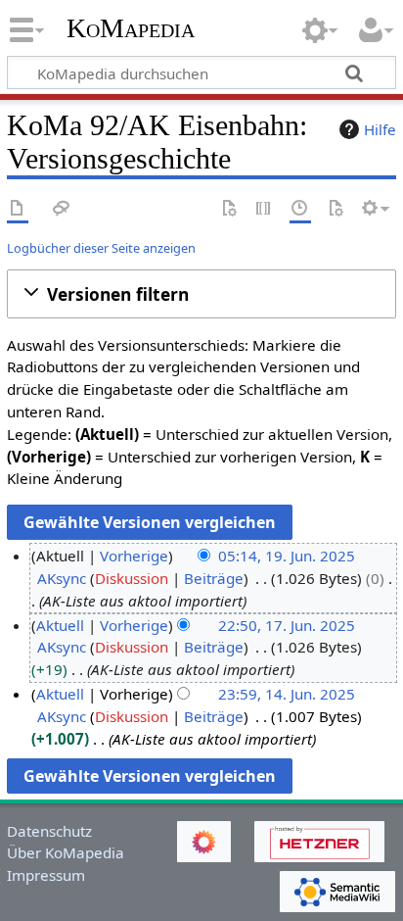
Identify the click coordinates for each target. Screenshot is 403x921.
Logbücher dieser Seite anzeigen (101, 248)
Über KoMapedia (65, 852)
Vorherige (134, 555)
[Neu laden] (335, 209)
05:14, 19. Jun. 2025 (286, 555)
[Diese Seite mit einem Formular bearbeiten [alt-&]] (229, 209)
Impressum (46, 875)
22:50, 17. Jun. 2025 (286, 625)
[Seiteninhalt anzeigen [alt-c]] (17, 209)
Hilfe (380, 129)
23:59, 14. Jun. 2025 (286, 693)
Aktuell (60, 625)
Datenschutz (49, 831)
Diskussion (131, 578)
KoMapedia (131, 28)
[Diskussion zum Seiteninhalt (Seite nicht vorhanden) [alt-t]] (61, 209)
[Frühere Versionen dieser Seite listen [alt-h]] (300, 209)
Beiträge (214, 578)
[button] (201, 294)
